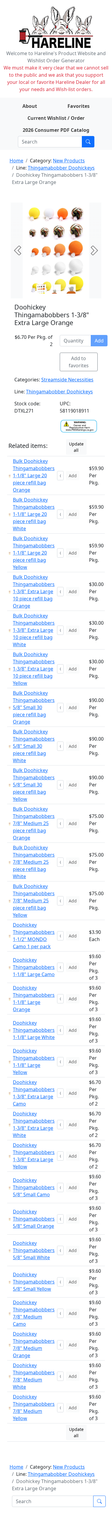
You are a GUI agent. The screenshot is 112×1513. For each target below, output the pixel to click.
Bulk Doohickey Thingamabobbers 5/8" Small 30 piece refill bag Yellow (34, 784)
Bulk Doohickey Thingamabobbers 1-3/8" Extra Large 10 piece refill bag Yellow (34, 668)
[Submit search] (88, 141)
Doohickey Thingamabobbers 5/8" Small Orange (34, 1218)
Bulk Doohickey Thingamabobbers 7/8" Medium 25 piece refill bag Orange (34, 823)
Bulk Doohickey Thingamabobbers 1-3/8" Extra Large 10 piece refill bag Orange (34, 591)
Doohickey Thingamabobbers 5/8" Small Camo (34, 1187)
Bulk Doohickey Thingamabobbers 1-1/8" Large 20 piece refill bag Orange (34, 475)
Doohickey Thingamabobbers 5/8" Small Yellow (34, 1281)
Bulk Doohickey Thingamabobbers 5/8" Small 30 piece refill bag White (34, 746)
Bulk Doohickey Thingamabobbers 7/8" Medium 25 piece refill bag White (34, 862)
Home (16, 160)
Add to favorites (79, 362)
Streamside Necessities (67, 379)
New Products (69, 160)
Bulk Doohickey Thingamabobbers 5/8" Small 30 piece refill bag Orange (34, 707)
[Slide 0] (41, 289)
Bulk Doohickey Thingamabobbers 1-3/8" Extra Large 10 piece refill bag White (34, 630)
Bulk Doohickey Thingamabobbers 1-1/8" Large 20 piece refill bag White (34, 514)
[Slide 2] (71, 289)
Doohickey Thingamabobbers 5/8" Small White (34, 1250)
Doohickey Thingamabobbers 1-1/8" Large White (34, 1030)
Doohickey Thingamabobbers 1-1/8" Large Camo (34, 967)
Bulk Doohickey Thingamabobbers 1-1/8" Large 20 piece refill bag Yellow (34, 552)
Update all (76, 447)
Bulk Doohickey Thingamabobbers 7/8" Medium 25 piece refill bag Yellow (34, 900)
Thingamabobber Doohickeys (61, 167)
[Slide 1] (56, 289)
